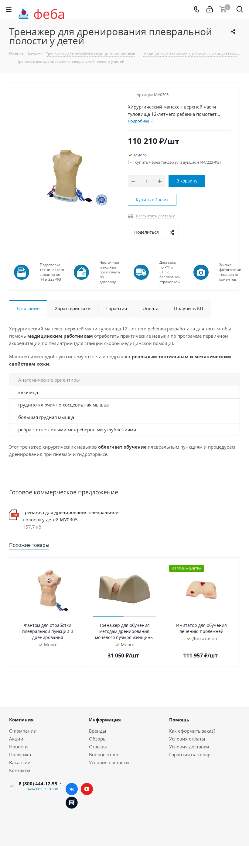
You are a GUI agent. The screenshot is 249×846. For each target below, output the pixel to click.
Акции (16, 739)
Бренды (97, 731)
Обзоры (98, 739)
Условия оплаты (187, 739)
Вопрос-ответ (104, 754)
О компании (23, 731)
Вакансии (20, 762)
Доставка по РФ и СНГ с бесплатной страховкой (170, 272)
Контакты (19, 770)
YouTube (87, 789)
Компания (21, 720)
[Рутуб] (72, 802)
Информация (105, 720)
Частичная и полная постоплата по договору (110, 272)
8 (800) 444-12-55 (38, 784)
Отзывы (98, 747)
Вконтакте (72, 789)
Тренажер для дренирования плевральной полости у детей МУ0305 (71, 516)
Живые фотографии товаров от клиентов (230, 272)
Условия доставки (189, 747)
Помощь (179, 720)
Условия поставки (109, 762)
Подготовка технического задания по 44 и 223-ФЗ (52, 272)
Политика (20, 754)
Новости (18, 747)
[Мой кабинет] (209, 9)
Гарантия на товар (189, 754)
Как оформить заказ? (192, 731)
